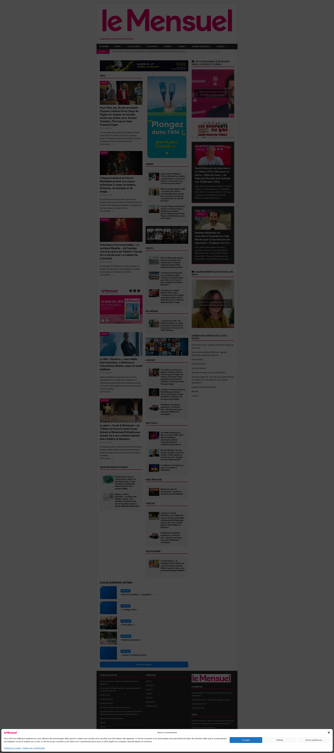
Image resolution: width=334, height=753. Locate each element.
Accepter (246, 740)
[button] (328, 732)
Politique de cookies (12, 748)
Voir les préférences (313, 740)
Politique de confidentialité (33, 748)
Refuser (279, 740)
